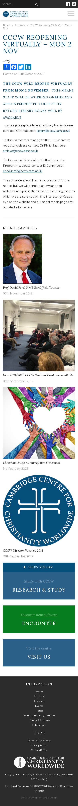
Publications (39, 724)
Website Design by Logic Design (39, 797)
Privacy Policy (39, 745)
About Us (39, 696)
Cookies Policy (39, 750)
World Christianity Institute (39, 715)
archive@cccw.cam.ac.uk (20, 151)
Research (39, 701)
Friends (39, 710)
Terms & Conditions (39, 740)
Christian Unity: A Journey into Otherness (31, 463)
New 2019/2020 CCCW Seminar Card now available (38, 375)
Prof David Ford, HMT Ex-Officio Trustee (31, 287)
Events (39, 705)
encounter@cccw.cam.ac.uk (22, 171)
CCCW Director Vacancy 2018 (23, 550)
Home (39, 691)
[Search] (36, 4)
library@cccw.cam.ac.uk (53, 131)
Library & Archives (39, 720)
